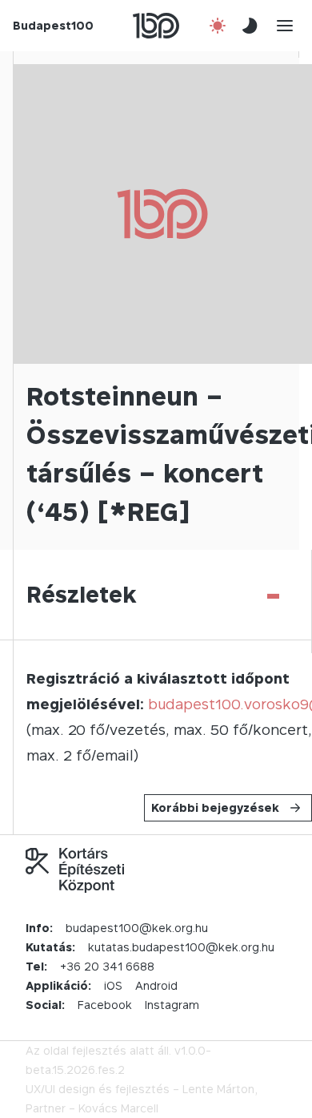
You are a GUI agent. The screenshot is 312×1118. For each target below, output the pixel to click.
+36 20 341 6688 (107, 966)
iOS (113, 985)
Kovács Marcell (118, 1108)
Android (156, 985)
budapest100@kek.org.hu (137, 927)
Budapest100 (53, 25)
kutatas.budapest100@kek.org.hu (181, 947)
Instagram (172, 1004)
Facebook (105, 1004)
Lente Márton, (220, 1089)
